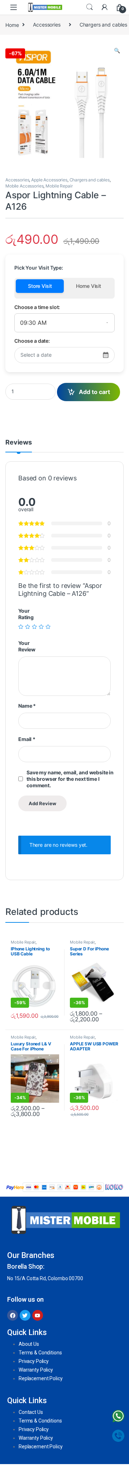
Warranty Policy (36, 1370)
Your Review (26, 646)
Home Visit (88, 286)
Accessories (46, 25)
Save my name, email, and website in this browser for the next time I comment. (70, 778)
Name (27, 706)
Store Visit (40, 286)
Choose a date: (32, 341)
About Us (29, 1344)
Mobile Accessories (24, 186)
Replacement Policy (40, 1378)
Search (90, 7)
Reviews (18, 442)
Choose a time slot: (37, 307)
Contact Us (31, 1412)
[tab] (18, 445)
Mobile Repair (59, 186)
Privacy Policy (34, 1361)
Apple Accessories (49, 179)
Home (12, 25)
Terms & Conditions (40, 1352)
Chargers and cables (90, 179)
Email (26, 739)
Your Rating (26, 614)
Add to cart (94, 391)
